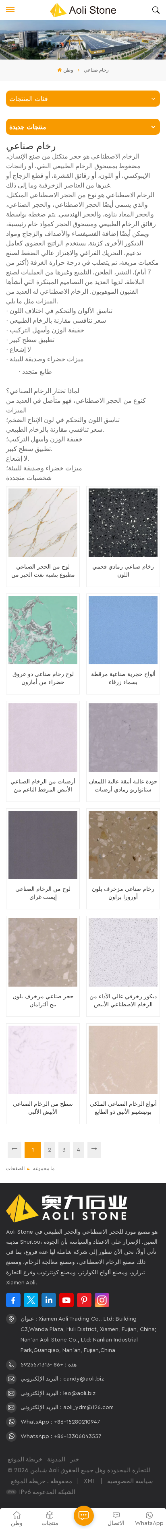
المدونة (56, 1460)
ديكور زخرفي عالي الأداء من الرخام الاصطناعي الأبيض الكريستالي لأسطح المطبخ (123, 1000)
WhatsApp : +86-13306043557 (61, 1436)
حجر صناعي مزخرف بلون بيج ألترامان (43, 1000)
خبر (74, 1460)
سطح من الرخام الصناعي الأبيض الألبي (43, 1108)
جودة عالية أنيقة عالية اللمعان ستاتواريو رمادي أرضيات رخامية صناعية (123, 786)
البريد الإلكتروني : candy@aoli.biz (62, 1379)
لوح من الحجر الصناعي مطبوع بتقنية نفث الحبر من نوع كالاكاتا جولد (43, 571)
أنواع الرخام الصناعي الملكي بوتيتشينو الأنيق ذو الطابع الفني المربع (123, 1108)
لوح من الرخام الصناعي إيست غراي (43, 893)
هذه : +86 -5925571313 (49, 1365)
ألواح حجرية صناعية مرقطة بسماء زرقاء (123, 678)
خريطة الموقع (25, 1460)
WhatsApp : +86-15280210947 (60, 1422)
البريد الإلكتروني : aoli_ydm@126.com (67, 1407)
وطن (68, 70)
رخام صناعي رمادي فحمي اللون (123, 570)
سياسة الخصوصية (130, 1481)
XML (89, 1481)
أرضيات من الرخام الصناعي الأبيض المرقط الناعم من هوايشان (42, 786)
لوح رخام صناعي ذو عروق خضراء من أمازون (43, 678)
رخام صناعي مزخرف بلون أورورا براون (123, 893)
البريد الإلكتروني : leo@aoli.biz (58, 1393)
